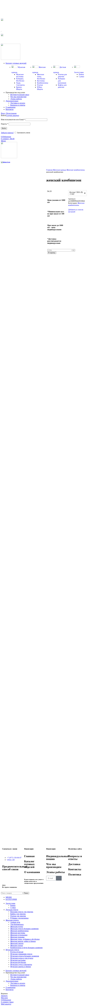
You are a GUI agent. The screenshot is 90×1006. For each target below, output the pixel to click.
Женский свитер (16, 943)
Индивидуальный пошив (57, 858)
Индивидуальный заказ (19, 95)
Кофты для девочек (62, 86)
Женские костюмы (17, 933)
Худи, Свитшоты (20, 84)
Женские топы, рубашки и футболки (25, 939)
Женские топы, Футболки (41, 76)
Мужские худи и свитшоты (21, 964)
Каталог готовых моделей (29, 864)
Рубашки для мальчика (19, 918)
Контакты (74, 869)
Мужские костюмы (20, 75)
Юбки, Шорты (40, 88)
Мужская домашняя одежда (21, 954)
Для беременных (17, 924)
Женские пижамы (17, 937)
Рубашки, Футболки (20, 80)
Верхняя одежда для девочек (21, 912)
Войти (4, 128)
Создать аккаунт (12, 115)
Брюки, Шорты (19, 88)
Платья (40, 85)
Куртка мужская (16, 952)
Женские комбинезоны (75, 170)
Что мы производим (18, 97)
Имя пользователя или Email (13, 120)
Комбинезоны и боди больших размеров (26, 948)
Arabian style (15, 922)
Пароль (4, 124)
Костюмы (41, 81)
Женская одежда (59, 170)
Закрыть (4, 996)
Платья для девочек (62, 75)
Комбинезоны (42, 83)
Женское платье (16, 945)
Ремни (81, 74)
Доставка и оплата (17, 103)
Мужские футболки (18, 962)
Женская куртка (16, 927)
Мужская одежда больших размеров (24, 956)
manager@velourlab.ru (11, 40)
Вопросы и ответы (17, 105)
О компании (32, 872)
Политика (74, 874)
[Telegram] (5, 876)
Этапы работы (16, 99)
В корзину (51, 253)
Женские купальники (18, 935)
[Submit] (59, 878)
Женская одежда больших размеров (24, 929)
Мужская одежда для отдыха (21, 958)
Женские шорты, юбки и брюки (23, 941)
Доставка (74, 864)
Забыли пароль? (7, 133)
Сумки (81, 77)
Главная (49, 170)
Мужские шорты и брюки (20, 967)
